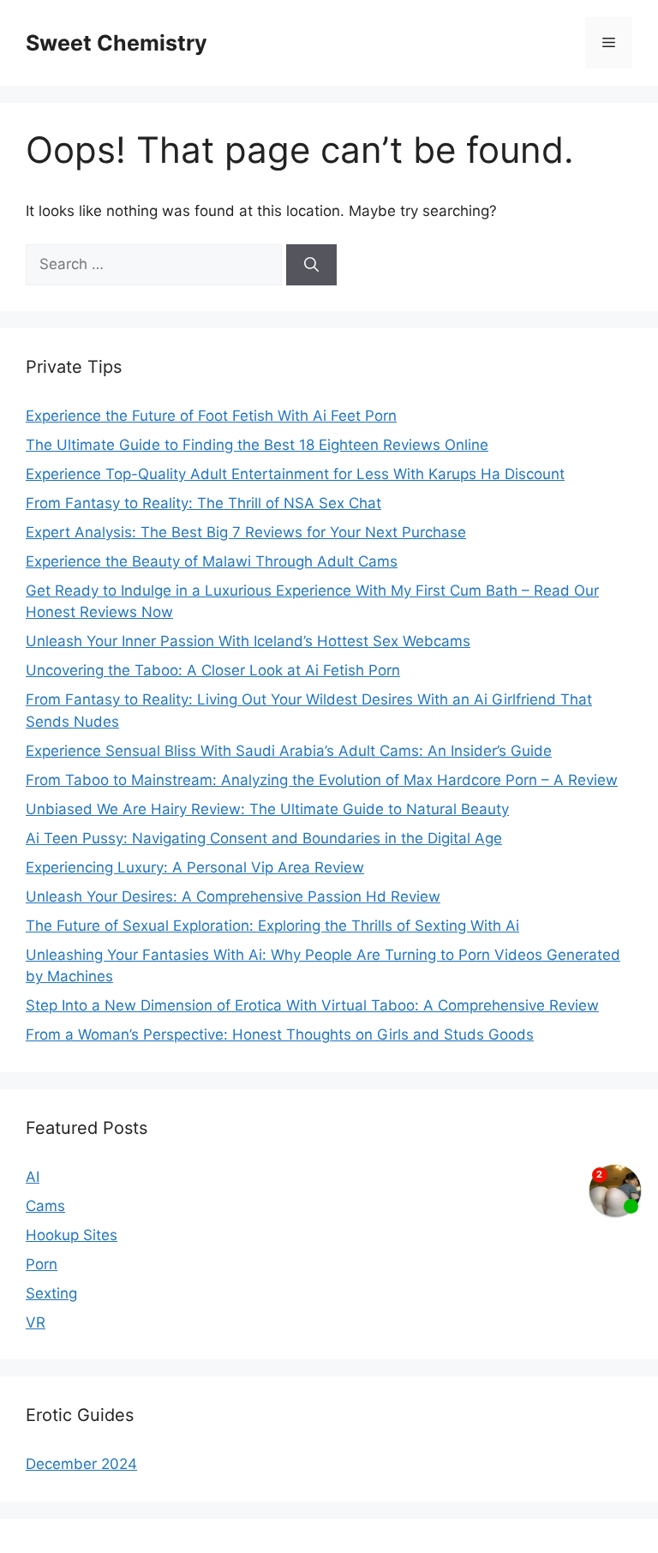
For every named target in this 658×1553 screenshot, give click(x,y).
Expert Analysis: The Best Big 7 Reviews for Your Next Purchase (246, 532)
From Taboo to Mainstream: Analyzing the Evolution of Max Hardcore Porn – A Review (322, 779)
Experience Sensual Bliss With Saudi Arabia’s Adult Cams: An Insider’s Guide (289, 750)
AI (32, 1176)
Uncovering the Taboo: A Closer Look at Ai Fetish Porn (213, 670)
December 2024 (81, 1463)
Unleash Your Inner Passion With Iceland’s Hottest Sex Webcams (248, 641)
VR (35, 1322)
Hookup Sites (71, 1235)
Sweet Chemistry (116, 43)
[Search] (311, 264)
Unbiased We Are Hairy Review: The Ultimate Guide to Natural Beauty (267, 809)
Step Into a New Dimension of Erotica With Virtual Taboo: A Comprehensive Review (312, 1005)
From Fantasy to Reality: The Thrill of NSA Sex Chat (203, 503)
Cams (45, 1205)
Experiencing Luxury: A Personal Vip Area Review (195, 867)
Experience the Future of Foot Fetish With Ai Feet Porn (211, 415)
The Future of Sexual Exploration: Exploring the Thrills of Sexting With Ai (272, 925)
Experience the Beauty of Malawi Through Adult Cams (212, 561)
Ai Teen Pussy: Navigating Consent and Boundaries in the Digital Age (264, 838)
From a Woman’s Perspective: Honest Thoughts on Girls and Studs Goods (280, 1034)
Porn (41, 1264)
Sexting (51, 1293)
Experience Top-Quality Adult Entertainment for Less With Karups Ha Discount (295, 474)
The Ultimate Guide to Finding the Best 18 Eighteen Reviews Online (257, 444)
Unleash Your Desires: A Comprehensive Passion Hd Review (233, 896)
